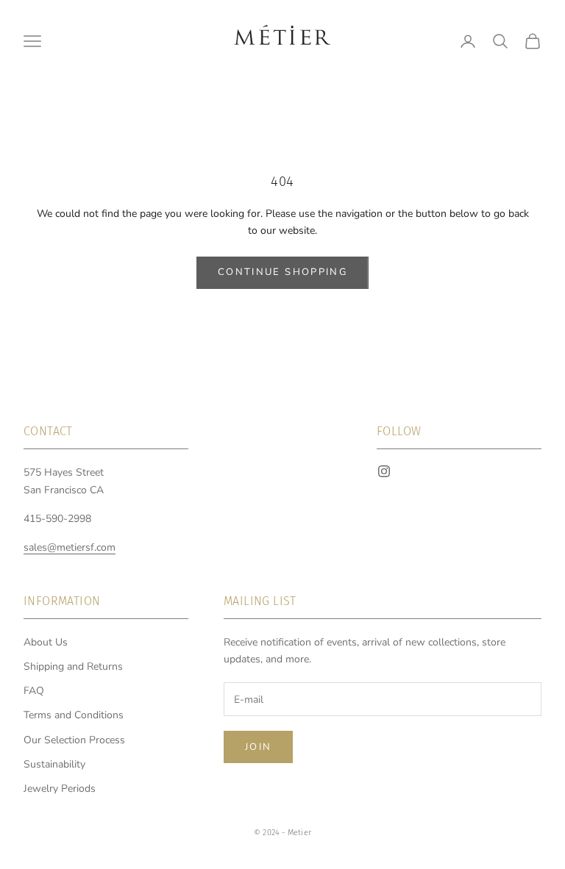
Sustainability (54, 764)
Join (258, 747)
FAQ (34, 691)
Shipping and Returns (73, 666)
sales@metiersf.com (70, 547)
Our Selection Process (74, 740)
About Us (46, 642)
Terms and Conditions (74, 715)
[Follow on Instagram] (384, 471)
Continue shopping (282, 272)
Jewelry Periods (60, 788)
